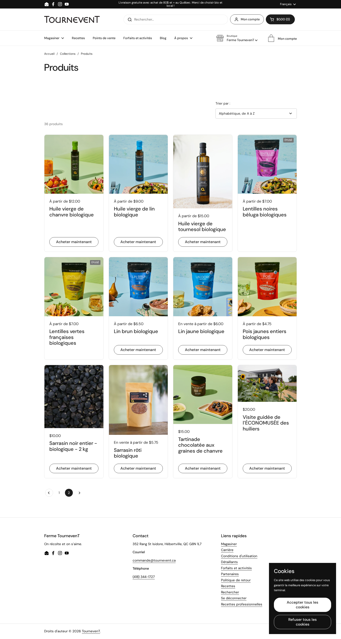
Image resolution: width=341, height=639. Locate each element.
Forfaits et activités (236, 568)
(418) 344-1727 (144, 577)
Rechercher (230, 592)
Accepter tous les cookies (302, 605)
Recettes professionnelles (241, 604)
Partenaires (230, 574)
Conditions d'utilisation (239, 556)
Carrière (227, 550)
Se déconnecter (233, 598)
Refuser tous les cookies (302, 622)
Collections (67, 54)
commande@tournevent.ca (154, 560)
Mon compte (250, 19)
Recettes (228, 586)
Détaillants (229, 562)
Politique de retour (236, 580)
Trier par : (222, 103)
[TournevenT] (72, 19)
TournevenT (91, 631)
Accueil (49, 54)
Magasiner (229, 544)
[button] (280, 19)
